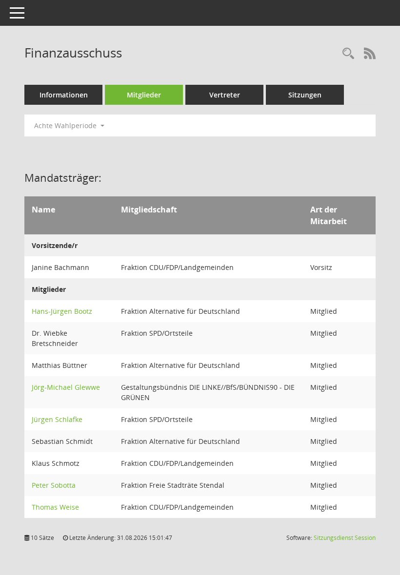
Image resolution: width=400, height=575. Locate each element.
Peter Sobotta (54, 485)
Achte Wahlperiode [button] (66, 125)
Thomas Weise (55, 507)
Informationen (64, 94)
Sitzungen (304, 94)
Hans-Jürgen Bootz (62, 311)
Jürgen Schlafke (57, 419)
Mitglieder (144, 94)
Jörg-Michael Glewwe (66, 387)
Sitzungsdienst (345, 538)
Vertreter (224, 94)
